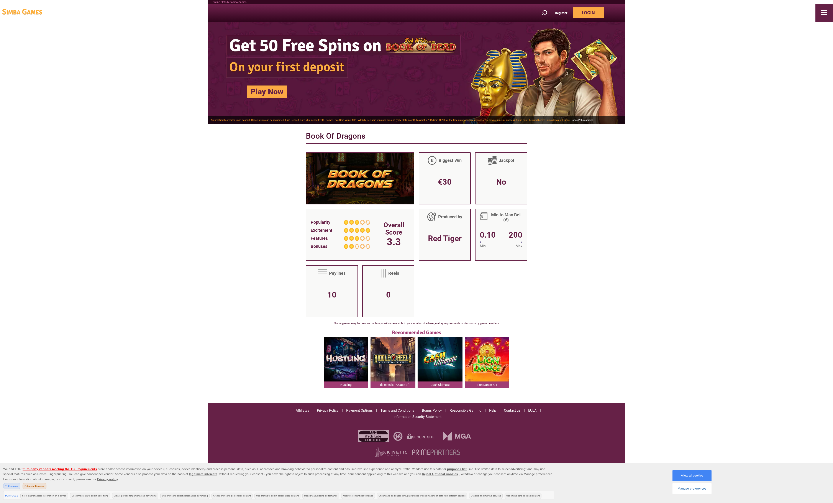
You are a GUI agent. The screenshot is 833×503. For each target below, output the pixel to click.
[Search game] (547, 13)
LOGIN (588, 12)
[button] (824, 13)
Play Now (267, 91)
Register (561, 13)
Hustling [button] (346, 384)
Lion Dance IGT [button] (487, 384)
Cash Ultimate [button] (440, 384)
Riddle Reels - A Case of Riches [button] (392, 385)
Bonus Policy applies (582, 120)
